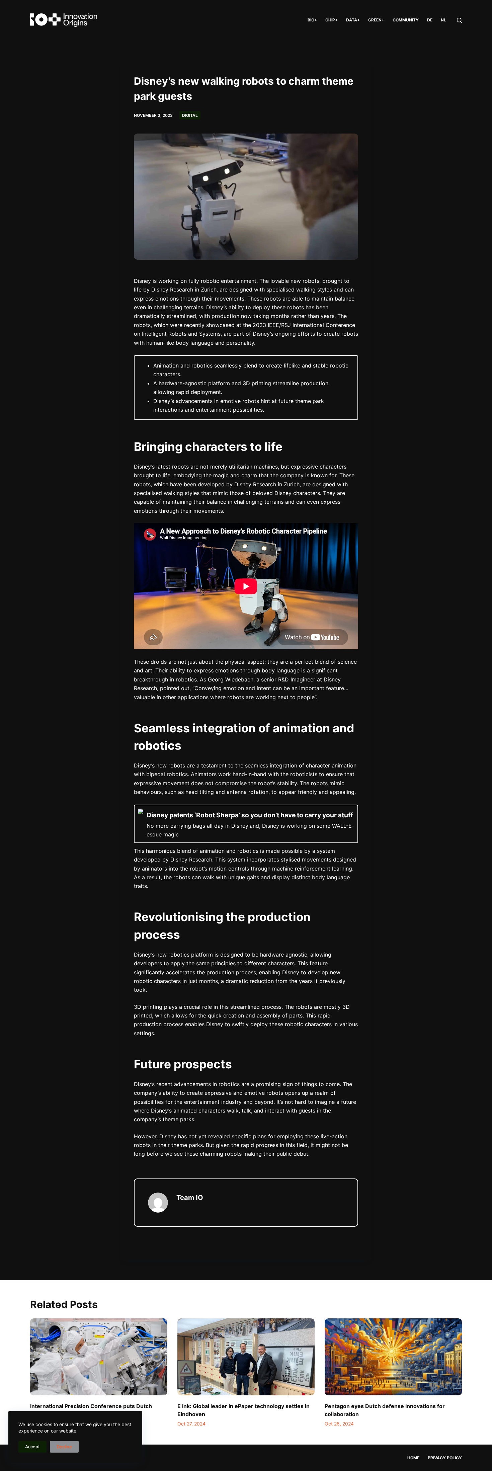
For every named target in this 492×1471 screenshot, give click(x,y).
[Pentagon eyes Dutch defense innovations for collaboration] (393, 1357)
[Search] (459, 20)
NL (443, 19)
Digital (190, 115)
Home (413, 1457)
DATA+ (353, 19)
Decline (64, 1446)
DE (429, 19)
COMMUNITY (406, 19)
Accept (32, 1446)
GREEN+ (376, 19)
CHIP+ (331, 19)
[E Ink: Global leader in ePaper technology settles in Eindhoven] (246, 1357)
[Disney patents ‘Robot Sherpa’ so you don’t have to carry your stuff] (246, 823)
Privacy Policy (445, 1457)
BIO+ (312, 19)
